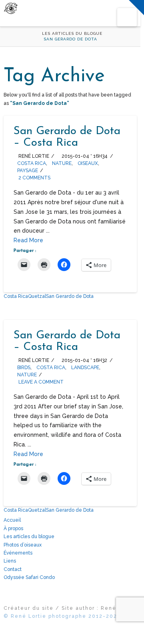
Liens (10, 561)
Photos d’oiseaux (23, 545)
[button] (127, 17)
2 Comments (33, 178)
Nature (62, 163)
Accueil (12, 520)
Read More (28, 240)
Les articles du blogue (29, 536)
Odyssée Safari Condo (29, 577)
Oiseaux (88, 163)
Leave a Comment (40, 382)
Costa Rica (31, 163)
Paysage (27, 170)
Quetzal (37, 296)
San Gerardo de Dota (70, 296)
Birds (23, 367)
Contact (13, 569)
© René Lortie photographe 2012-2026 (62, 616)
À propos (13, 528)
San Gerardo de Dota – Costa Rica (67, 137)
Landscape (85, 367)
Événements (18, 553)
